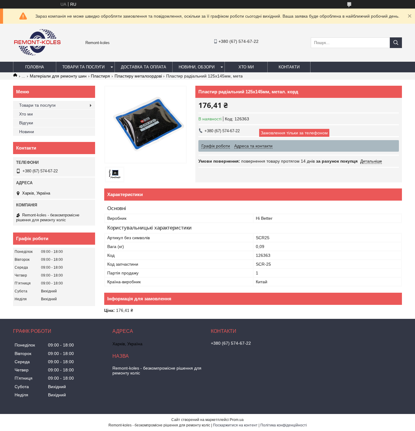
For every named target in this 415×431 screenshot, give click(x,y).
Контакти (289, 67)
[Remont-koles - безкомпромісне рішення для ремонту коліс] (37, 59)
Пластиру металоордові (138, 76)
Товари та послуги (83, 67)
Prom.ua (237, 420)
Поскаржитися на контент (235, 425)
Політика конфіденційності (283, 425)
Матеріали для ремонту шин (58, 76)
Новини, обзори (196, 67)
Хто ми (246, 67)
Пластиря (100, 76)
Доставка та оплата (143, 67)
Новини (26, 131)
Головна (34, 67)
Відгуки (26, 122)
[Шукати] (396, 42)
